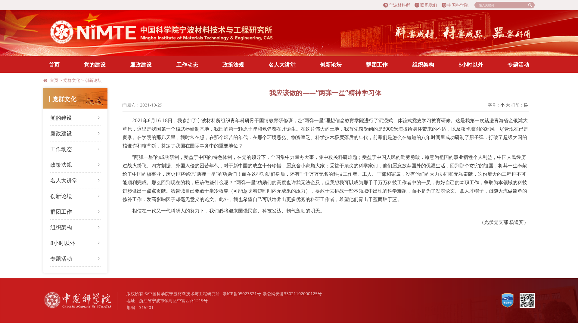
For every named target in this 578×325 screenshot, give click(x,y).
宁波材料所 (399, 5)
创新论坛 (331, 64)
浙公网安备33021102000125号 (292, 293)
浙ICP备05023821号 (242, 293)
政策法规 (233, 64)
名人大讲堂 (282, 64)
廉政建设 (141, 64)
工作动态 (187, 64)
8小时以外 (470, 64)
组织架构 (423, 64)
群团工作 (377, 64)
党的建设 (95, 64)
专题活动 (518, 64)
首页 (54, 64)
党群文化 (71, 80)
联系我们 (428, 5)
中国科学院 (457, 5)
